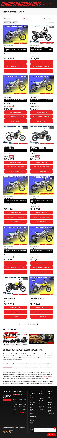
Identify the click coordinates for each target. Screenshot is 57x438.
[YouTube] (23, 412)
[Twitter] (25, 412)
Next (34, 324)
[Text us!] (51, 435)
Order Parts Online (50, 411)
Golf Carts (31, 404)
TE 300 (33, 98)
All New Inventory (33, 395)
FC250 (6, 47)
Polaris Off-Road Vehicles (33, 417)
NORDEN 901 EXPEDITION (40, 47)
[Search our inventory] (43, 4)
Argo (30, 414)
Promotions (50, 402)
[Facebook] (18, 412)
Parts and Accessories (50, 408)
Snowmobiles (32, 402)
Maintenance (50, 405)
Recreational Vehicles (32, 413)
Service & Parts (51, 404)
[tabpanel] (19, 404)
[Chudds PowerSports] (21, 4)
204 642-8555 (8, 403)
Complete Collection (32, 423)
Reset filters (51, 22)
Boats (31, 407)
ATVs (31, 399)
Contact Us (50, 395)
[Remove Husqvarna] (10, 23)
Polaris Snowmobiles (32, 420)
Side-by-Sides (32, 400)
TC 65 (6, 248)
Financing (41, 409)
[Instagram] (21, 412)
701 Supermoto (37, 299)
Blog (49, 397)
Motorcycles (32, 397)
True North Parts (51, 413)
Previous (23, 324)
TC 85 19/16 (8, 98)
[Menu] (54, 4)
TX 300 (33, 198)
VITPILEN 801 (9, 299)
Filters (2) (7, 19)
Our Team (50, 399)
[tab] (15, 394)
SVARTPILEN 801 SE (38, 148)
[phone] (47, 4)
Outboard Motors (33, 405)
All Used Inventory (41, 396)
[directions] (50, 4)
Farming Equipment (32, 410)
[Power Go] (15, 432)
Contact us (46, 376)
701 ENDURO (9, 148)
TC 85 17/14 (8, 198)
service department (7, 367)
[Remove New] (17, 23)
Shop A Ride (11, 430)
